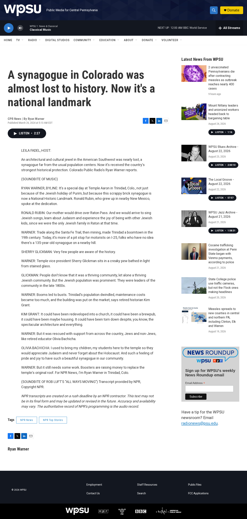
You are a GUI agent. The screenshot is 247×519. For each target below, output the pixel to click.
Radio (32, 40)
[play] (9, 28)
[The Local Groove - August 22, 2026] (193, 186)
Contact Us (93, 493)
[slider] (26, 28)
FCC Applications (198, 493)
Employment (94, 484)
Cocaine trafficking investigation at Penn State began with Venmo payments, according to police (222, 253)
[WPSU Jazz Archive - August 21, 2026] (193, 218)
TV (18, 40)
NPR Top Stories (53, 420)
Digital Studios (57, 40)
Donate (233, 10)
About (129, 40)
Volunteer (170, 40)
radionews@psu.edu (199, 423)
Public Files (194, 484)
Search (141, 493)
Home (8, 40)
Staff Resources (147, 484)
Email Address (195, 383)
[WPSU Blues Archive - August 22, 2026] (193, 153)
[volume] (20, 28)
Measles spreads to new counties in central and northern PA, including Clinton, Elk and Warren (223, 317)
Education (107, 40)
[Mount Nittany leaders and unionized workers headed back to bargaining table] (193, 111)
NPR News (26, 420)
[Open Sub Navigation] (22, 40)
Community (82, 40)
